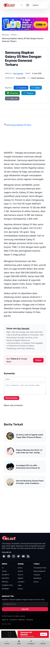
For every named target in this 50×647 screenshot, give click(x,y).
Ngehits (20, 578)
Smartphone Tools (40, 568)
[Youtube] (23, 556)
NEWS (14, 35)
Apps (19, 585)
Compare (37, 575)
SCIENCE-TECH (7, 585)
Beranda (5, 35)
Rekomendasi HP (39, 571)
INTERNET (5, 589)
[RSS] (28, 556)
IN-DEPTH (5, 575)
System (35, 5)
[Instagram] (14, 556)
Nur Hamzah (18, 73)
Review (20, 571)
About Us (5, 620)
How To (20, 575)
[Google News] (4, 556)
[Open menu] (27, 5)
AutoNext (21, 582)
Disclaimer (29, 620)
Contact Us (13, 620)
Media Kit (22, 620)
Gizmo (20, 568)
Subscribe (25, 609)
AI (2, 568)
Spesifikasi (37, 578)
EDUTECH (5, 578)
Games (20, 589)
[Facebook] (9, 556)
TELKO (4, 571)
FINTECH (5, 582)
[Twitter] (18, 556)
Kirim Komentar (11, 398)
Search (36, 582)
